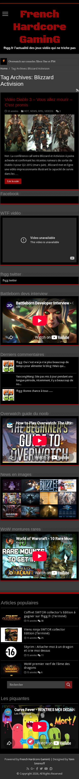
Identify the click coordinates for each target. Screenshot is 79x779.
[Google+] (32, 768)
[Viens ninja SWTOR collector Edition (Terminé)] (11, 635)
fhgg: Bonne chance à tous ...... (34, 390)
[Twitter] (41, 768)
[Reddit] (51, 768)
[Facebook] (37, 768)
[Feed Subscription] (77, 90)
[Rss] (27, 768)
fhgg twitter (10, 274)
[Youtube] (46, 768)
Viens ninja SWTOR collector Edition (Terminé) (44, 631)
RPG (40, 111)
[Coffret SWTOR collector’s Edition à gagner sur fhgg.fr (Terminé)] (11, 617)
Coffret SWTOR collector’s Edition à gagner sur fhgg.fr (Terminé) (49, 614)
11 (42, 655)
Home (4, 68)
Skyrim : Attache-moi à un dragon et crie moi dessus (48, 648)
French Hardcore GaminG (39, 27)
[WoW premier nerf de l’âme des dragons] (11, 669)
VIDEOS (48, 111)
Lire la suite (13, 181)
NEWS (33, 111)
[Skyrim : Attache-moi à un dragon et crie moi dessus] (11, 652)
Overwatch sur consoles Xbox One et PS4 (32, 61)
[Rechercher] (68, 684)
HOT (26, 111)
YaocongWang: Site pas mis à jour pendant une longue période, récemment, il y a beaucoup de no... (44, 380)
